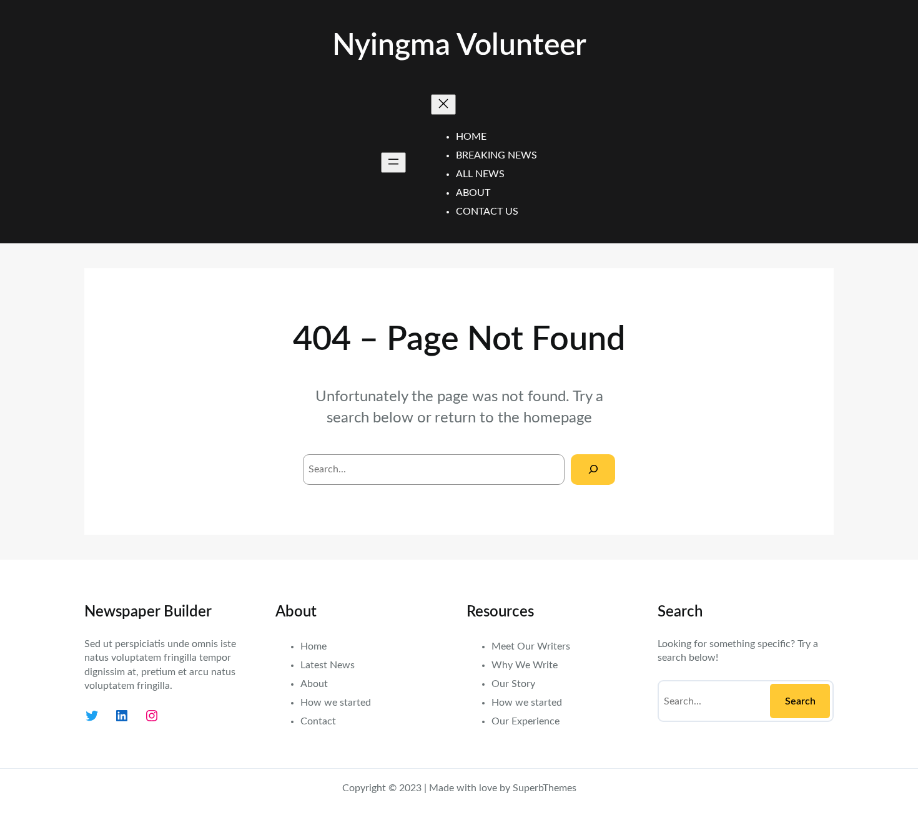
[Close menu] (443, 104)
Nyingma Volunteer (459, 46)
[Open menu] (393, 162)
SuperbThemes (544, 788)
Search (800, 701)
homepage (557, 418)
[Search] (593, 469)
